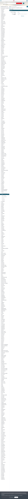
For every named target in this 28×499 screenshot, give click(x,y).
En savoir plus (11, 497)
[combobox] (19, 3)
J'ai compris (16, 497)
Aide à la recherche (6, 4)
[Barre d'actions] (27, 6)
